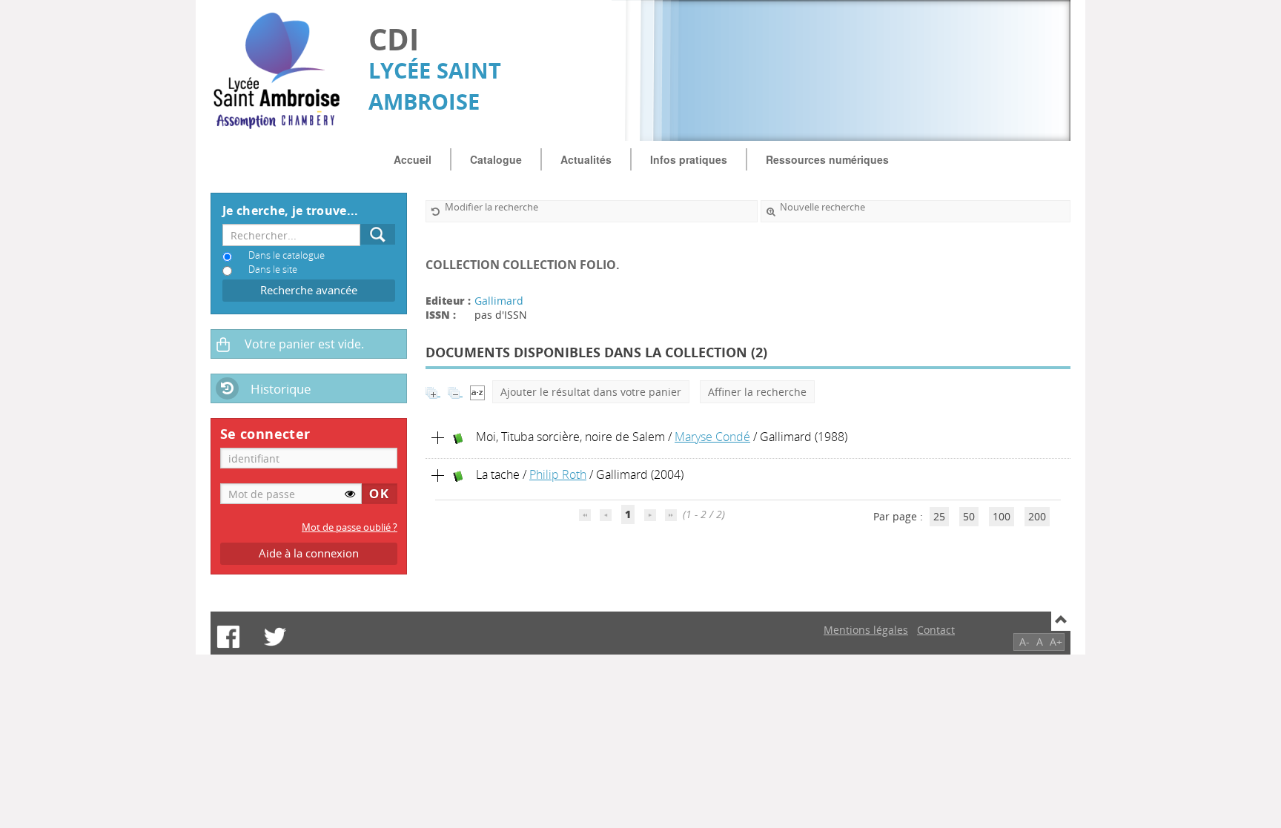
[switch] (350, 493)
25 (939, 516)
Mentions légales (866, 630)
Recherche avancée (308, 290)
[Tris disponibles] (477, 392)
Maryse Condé (712, 436)
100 (1001, 516)
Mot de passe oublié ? (349, 527)
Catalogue (496, 159)
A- (1024, 642)
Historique (281, 388)
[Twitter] (275, 637)
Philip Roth (557, 474)
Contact (936, 630)
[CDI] (282, 71)
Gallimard (498, 301)
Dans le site (272, 269)
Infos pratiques (688, 159)
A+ (1056, 642)
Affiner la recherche (757, 392)
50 (969, 516)
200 (1037, 516)
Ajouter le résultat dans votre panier (590, 392)
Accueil (412, 159)
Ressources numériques (827, 159)
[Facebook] (228, 637)
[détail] (438, 438)
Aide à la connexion (309, 553)
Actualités (586, 159)
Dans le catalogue (286, 255)
